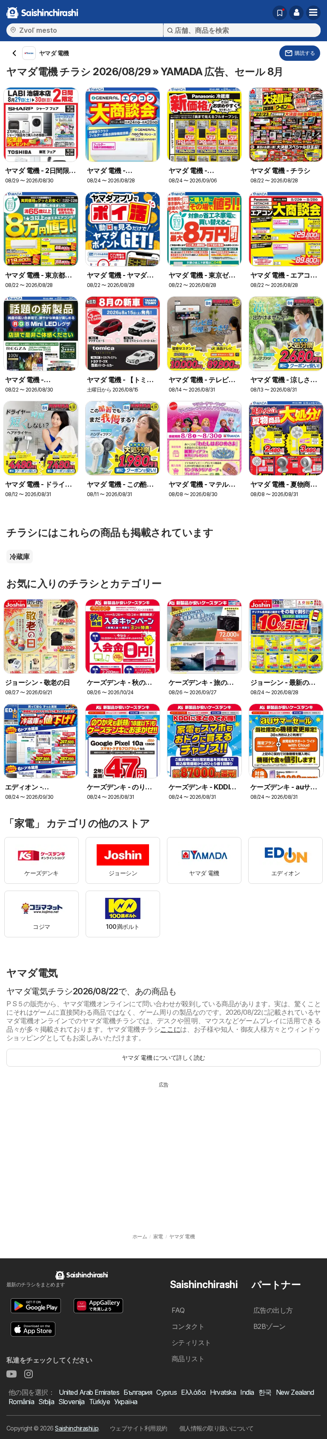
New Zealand (295, 1392)
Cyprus (166, 1392)
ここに (170, 1029)
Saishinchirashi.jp (76, 1428)
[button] (296, 13)
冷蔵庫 (19, 556)
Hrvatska (223, 1392)
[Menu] (313, 13)
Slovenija (71, 1401)
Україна (125, 1401)
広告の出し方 (273, 1310)
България (137, 1392)
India (247, 1392)
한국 (265, 1392)
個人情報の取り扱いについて (216, 1428)
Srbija (46, 1401)
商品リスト (188, 1358)
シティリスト (191, 1342)
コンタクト (188, 1326)
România (21, 1401)
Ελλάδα (193, 1392)
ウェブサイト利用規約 (138, 1428)
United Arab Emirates (89, 1392)
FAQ (178, 1310)
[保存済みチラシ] (279, 13)
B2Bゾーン (269, 1326)
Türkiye (99, 1401)
